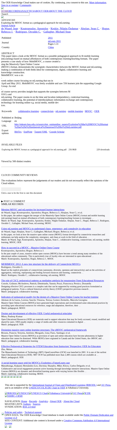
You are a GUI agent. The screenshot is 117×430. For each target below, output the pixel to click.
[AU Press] (76, 393)
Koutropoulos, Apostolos (34, 28)
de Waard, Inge (9, 28)
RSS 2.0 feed (29, 406)
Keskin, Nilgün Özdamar (64, 28)
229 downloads (103, 149)
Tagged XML (40, 131)
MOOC (88, 111)
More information (97, 2)
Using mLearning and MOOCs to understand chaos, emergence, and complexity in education (46, 228)
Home (24, 401)
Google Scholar (56, 131)
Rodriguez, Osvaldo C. (28, 31)
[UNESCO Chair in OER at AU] (38, 393)
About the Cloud (71, 401)
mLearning (60, 111)
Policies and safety (14, 412)
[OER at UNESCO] (23, 393)
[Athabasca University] (59, 393)
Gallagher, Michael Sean (57, 31)
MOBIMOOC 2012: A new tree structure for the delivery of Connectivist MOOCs (40, 264)
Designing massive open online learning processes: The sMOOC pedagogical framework (44, 330)
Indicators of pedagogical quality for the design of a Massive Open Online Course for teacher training (49, 297)
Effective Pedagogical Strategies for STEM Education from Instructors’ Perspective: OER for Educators (51, 346)
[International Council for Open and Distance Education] (86, 393)
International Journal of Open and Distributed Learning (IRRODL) (64, 385)
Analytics (43, 401)
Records (33, 401)
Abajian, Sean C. (90, 28)
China (51, 47)
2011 (50, 38)
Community (25, 5)
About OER (56, 401)
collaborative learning (28, 111)
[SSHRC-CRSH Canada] (14, 396)
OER (96, 111)
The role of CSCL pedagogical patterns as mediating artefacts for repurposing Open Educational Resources (52, 280)
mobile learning (75, 111)
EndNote (28, 131)
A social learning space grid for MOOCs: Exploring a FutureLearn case (35, 362)
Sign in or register (9, 5)
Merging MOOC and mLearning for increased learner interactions (32, 209)
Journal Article (8, 25)
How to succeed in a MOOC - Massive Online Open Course (30, 247)
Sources (36, 404)
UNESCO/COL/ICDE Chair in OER (47, 387)
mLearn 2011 (54, 41)
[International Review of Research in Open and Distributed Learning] (11, 393)
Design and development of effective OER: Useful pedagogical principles (36, 313)
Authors (27, 404)
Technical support (33, 412)
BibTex (18, 131)
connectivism (47, 111)
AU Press (105, 385)
